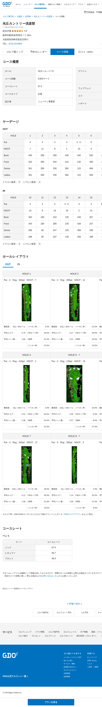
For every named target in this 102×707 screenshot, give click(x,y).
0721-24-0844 (15, 44)
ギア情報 (84, 632)
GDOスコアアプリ (72, 514)
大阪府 (19, 16)
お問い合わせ (92, 660)
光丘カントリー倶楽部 (43, 16)
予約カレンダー (38, 51)
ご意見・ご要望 (92, 667)
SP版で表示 (74, 604)
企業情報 (67, 673)
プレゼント (36, 636)
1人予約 (85, 612)
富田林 (28, 16)
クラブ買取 (39, 632)
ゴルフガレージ (66, 636)
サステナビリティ (70, 670)
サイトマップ (92, 657)
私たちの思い (68, 660)
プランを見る (51, 702)
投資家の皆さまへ (70, 667)
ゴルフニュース (69, 632)
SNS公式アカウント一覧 (14, 676)
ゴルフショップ (24, 632)
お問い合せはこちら (50, 576)
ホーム (18, 4)
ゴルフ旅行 (23, 636)
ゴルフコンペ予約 (63, 612)
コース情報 (62, 51)
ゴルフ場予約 (8, 16)
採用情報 (67, 676)
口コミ (86, 51)
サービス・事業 (69, 664)
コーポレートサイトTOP (72, 657)
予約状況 (90, 12)
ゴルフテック (50, 636)
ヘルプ (89, 664)
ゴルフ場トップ (14, 51)
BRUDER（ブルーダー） (86, 636)
